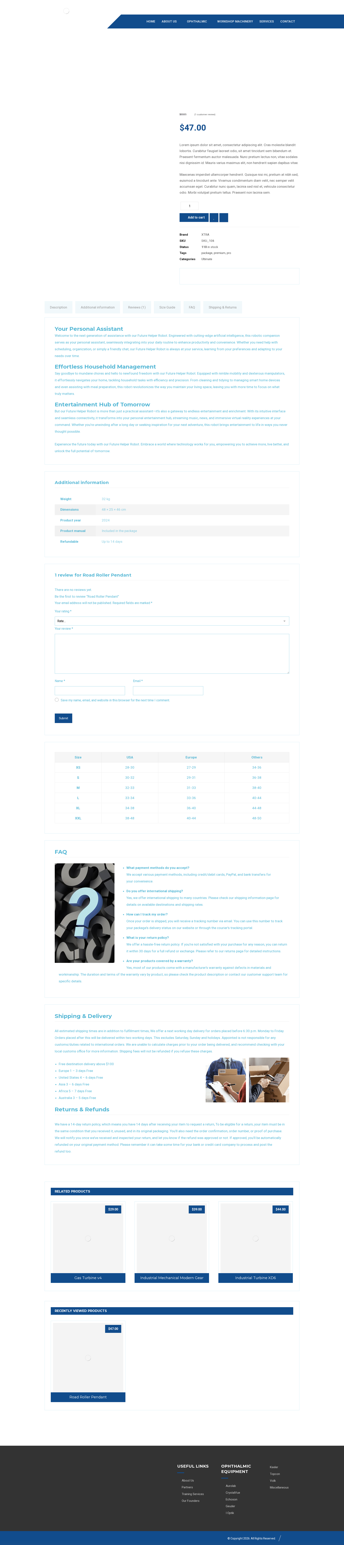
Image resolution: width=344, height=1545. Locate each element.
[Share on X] (207, 276)
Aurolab (231, 1486)
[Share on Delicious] (239, 276)
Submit (63, 718)
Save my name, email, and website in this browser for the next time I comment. (115, 700)
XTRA (205, 234)
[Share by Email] (282, 276)
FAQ (192, 307)
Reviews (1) (137, 307)
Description (58, 307)
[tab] (58, 307)
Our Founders (190, 1501)
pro (229, 253)
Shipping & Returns (223, 307)
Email (138, 681)
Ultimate (206, 259)
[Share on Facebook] (196, 276)
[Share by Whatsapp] (261, 276)
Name (60, 681)
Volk (273, 1481)
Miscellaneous (279, 1487)
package (206, 253)
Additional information (98, 307)
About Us (188, 1480)
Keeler (274, 1467)
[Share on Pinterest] (218, 276)
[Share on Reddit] (229, 276)
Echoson (231, 1499)
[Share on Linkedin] (250, 276)
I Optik (230, 1513)
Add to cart (196, 217)
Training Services (193, 1494)
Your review (64, 628)
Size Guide (167, 307)
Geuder (230, 1506)
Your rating (63, 611)
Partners (187, 1487)
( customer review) (204, 114)
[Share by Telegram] (272, 276)
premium (219, 253)
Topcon (275, 1474)
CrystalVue (233, 1492)
